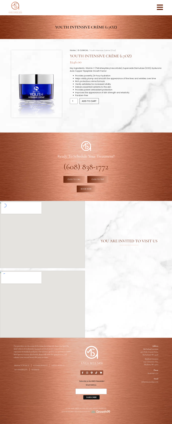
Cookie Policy (40, 365)
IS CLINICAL (83, 50)
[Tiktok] (96, 372)
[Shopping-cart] (101, 372)
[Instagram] (87, 372)
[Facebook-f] (82, 372)
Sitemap (35, 369)
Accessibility (21, 369)
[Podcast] (91, 372)
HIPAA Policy (58, 365)
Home (73, 50)
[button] (57, 54)
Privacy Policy (21, 365)
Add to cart (89, 101)
